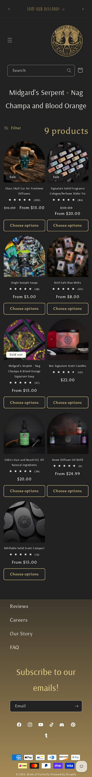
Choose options (24, 225)
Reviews (19, 606)
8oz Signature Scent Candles (67, 366)
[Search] (69, 70)
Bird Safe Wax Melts (67, 282)
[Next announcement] (83, 9)
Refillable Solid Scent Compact (24, 548)
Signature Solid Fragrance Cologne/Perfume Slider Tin (68, 191)
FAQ (14, 647)
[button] (9, 40)
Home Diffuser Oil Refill (67, 460)
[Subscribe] (76, 706)
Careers (18, 620)
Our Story (21, 634)
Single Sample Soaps (24, 282)
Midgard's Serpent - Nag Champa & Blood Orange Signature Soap (24, 371)
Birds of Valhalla (38, 774)
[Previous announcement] (9, 9)
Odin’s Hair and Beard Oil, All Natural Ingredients (24, 462)
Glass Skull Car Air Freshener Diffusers (24, 191)
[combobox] (41, 70)
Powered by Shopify (63, 774)
